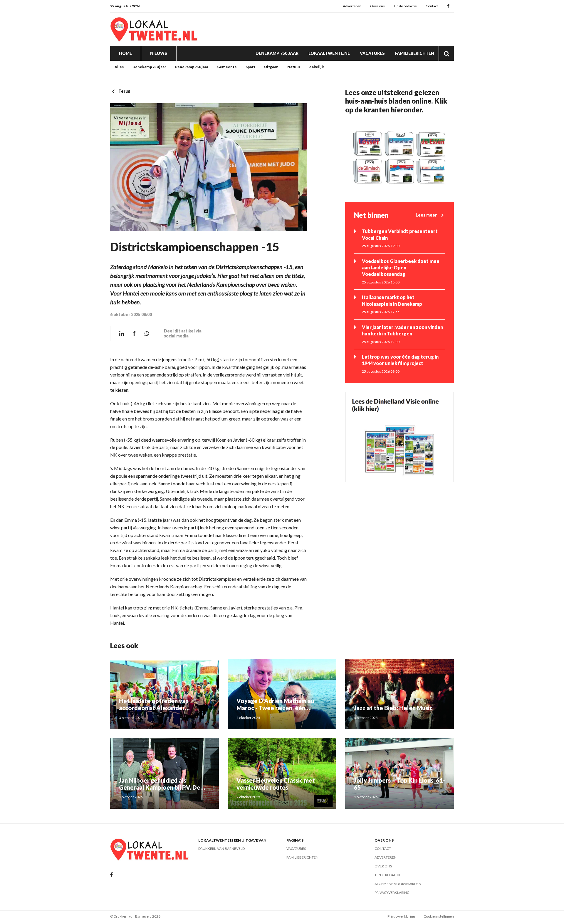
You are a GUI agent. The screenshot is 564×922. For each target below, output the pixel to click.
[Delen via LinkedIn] (121, 333)
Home (125, 53)
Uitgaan (271, 67)
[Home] (154, 29)
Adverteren (352, 6)
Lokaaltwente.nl (329, 53)
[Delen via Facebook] (134, 333)
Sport (250, 67)
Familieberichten (414, 53)
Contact (432, 6)
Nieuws (158, 53)
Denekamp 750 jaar (277, 53)
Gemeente (227, 67)
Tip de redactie (405, 6)
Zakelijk (316, 67)
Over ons (377, 6)
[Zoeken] (446, 53)
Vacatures (372, 53)
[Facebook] (448, 6)
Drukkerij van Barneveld (221, 848)
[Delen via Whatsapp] (146, 333)
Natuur (293, 67)
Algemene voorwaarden (398, 884)
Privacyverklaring (392, 892)
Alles (119, 67)
